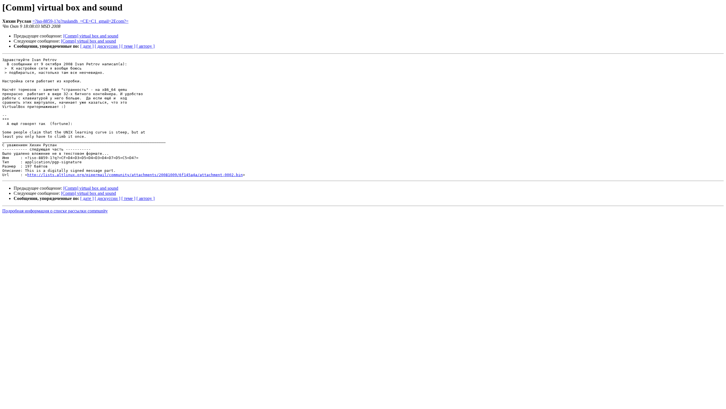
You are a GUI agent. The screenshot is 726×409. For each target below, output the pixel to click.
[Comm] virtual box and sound (90, 36)
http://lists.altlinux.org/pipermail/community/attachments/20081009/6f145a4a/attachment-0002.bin (135, 175)
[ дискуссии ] (107, 46)
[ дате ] (87, 46)
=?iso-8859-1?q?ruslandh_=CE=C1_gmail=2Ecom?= (80, 21)
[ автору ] (145, 46)
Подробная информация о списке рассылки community (55, 210)
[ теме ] (128, 46)
